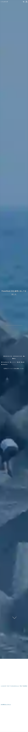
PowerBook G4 (6, 362)
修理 (19, 362)
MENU (26, 2)
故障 (23, 362)
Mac (15, 358)
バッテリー (13, 362)
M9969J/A (5, 364)
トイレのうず (4, 1)
